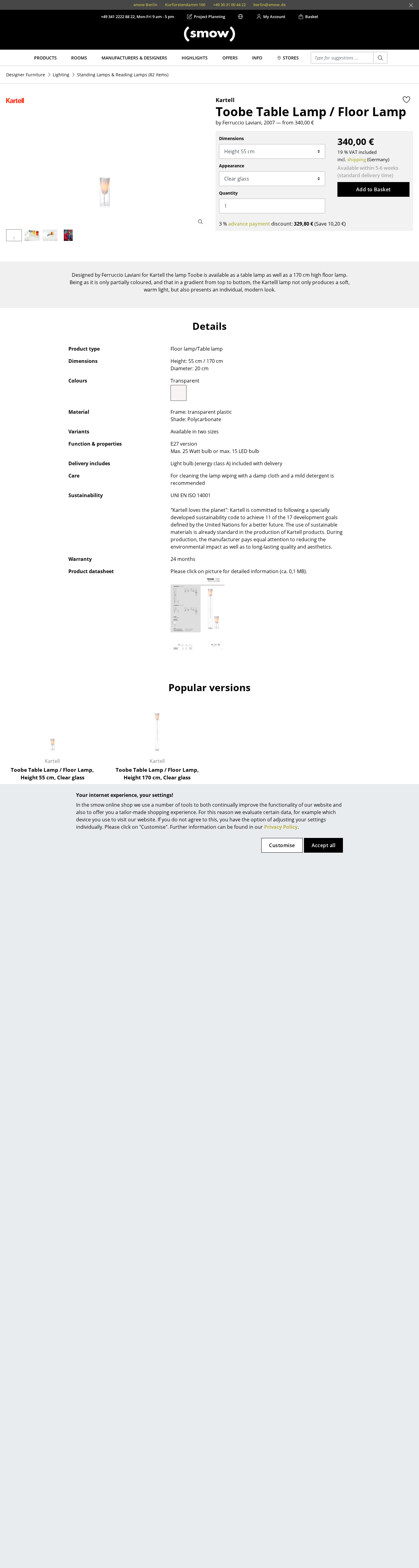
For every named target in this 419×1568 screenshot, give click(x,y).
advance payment (249, 223)
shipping (356, 159)
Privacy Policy (281, 827)
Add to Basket (373, 189)
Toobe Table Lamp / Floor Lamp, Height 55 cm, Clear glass (52, 773)
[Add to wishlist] (406, 99)
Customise (282, 845)
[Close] (411, 5)
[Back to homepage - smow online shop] (209, 34)
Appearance (231, 166)
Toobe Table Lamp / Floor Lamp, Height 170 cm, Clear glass (157, 773)
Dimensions (231, 138)
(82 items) (122, 75)
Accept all (324, 845)
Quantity (228, 193)
